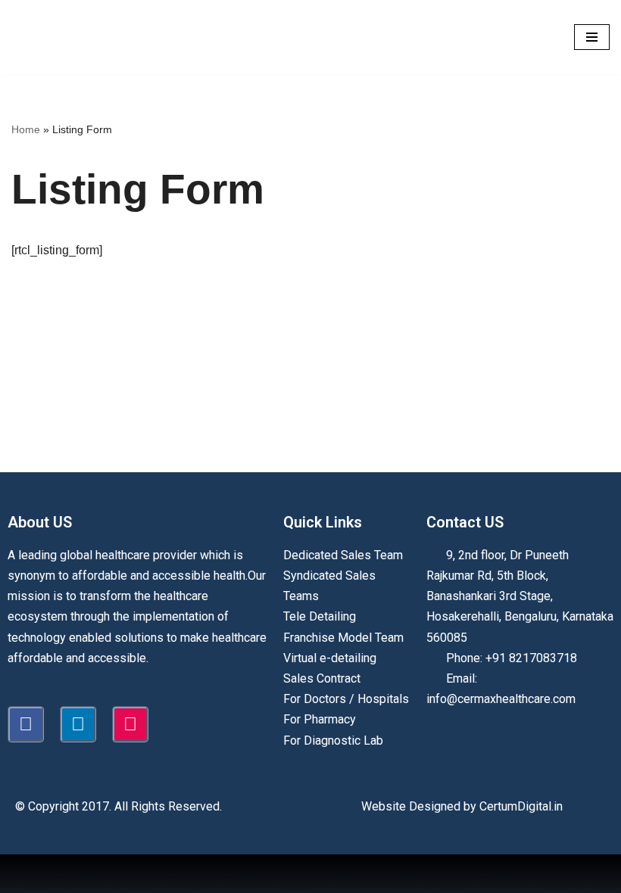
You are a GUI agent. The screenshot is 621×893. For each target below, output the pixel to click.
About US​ (40, 522)
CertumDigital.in (521, 806)
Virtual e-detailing (329, 658)
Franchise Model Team (343, 637)
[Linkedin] (78, 724)
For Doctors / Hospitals (346, 699)
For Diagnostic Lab (333, 740)
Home (25, 129)
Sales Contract (321, 678)
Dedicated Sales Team (343, 555)
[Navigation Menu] (592, 37)
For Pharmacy (319, 719)
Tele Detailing (319, 616)
